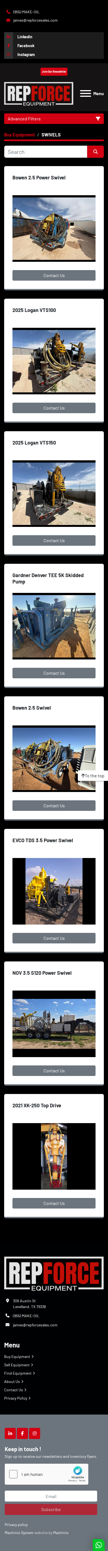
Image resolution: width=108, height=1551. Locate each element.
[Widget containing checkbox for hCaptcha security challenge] (46, 1474)
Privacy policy (16, 1524)
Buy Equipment (17, 1356)
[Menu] (85, 93)
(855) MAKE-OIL (26, 11)
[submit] (95, 152)
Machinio (61, 1532)
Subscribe (51, 1509)
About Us (12, 1381)
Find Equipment (18, 1373)
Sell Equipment (17, 1364)
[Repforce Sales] (54, 1272)
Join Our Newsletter (54, 71)
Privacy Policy (15, 1398)
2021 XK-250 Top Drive (36, 1105)
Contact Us (54, 275)
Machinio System (19, 1532)
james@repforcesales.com (35, 20)
